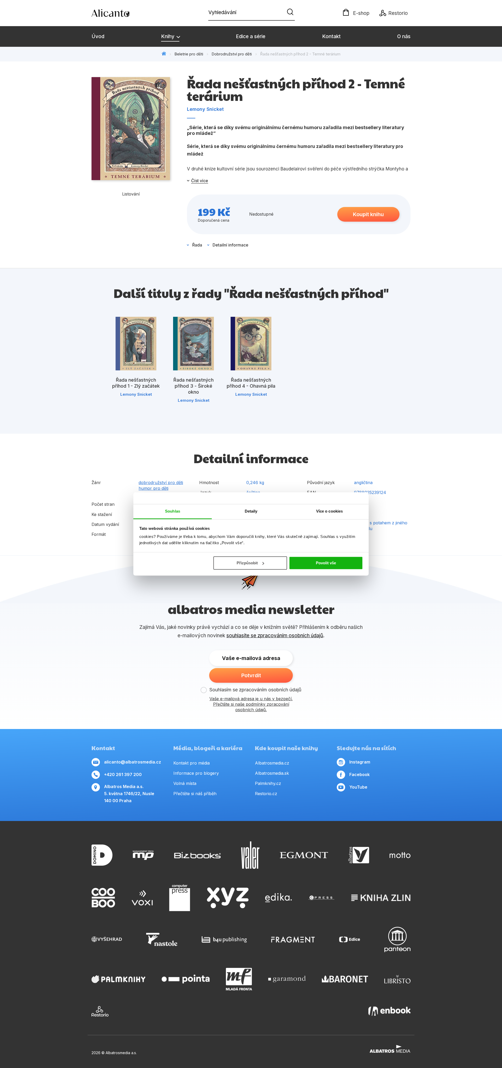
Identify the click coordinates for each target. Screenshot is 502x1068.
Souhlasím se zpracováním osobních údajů (255, 689)
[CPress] (321, 898)
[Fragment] (293, 939)
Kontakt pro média (191, 763)
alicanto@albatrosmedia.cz (132, 762)
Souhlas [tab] (172, 511)
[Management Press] (143, 855)
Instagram (359, 762)
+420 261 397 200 (123, 774)
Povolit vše (326, 563)
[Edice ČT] (349, 939)
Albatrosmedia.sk (272, 773)
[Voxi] (142, 898)
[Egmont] (304, 855)
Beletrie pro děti (188, 53)
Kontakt (331, 36)
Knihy (168, 36)
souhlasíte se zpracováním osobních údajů (274, 636)
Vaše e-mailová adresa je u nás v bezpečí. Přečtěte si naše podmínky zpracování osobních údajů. (251, 704)
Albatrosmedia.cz (272, 763)
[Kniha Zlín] (381, 898)
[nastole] (161, 939)
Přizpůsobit (247, 563)
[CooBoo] (103, 898)
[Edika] (278, 898)
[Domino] (102, 855)
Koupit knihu (368, 214)
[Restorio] (100, 1011)
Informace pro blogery (196, 773)
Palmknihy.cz (268, 783)
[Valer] (250, 855)
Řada (197, 245)
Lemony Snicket (205, 109)
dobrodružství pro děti (161, 482)
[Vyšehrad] (107, 939)
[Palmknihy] (118, 979)
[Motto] (400, 855)
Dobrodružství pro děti (232, 53)
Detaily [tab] (251, 511)
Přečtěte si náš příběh (194, 793)
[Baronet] (345, 979)
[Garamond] (286, 979)
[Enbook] (389, 1011)
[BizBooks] (197, 855)
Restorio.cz (266, 793)
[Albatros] (358, 855)
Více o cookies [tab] (329, 511)
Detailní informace (230, 245)
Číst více (199, 180)
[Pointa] (186, 979)
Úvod (98, 36)
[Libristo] (397, 979)
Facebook (359, 774)
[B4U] (224, 939)
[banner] (122, 13)
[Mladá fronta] (239, 979)
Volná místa (184, 783)
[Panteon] (397, 939)
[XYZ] (227, 898)
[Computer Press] (179, 898)
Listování (131, 194)
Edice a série (250, 36)
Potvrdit (251, 675)
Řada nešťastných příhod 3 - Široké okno (193, 386)
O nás (403, 36)
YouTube (358, 787)
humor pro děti (153, 488)
